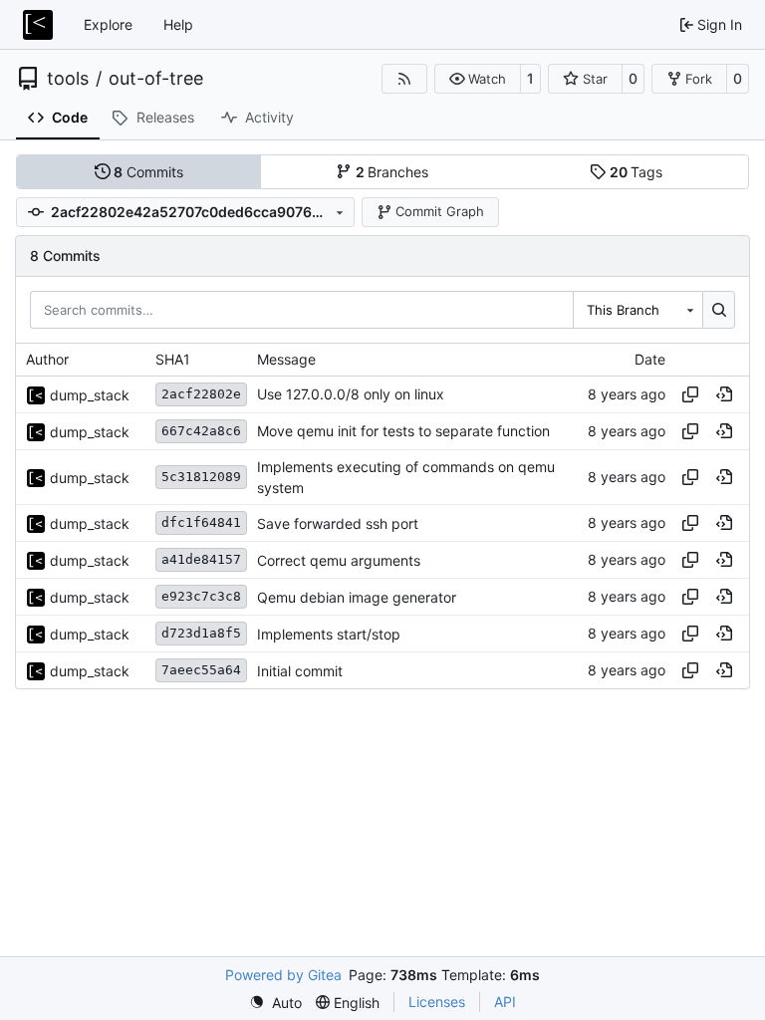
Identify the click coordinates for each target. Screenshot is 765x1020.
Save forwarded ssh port (337, 523)
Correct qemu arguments (338, 560)
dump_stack (89, 394)
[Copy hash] (690, 394)
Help (178, 24)
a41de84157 (201, 559)
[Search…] (718, 310)
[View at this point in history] (724, 394)
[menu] (275, 1002)
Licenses (436, 1001)
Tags (636, 171)
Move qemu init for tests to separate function (403, 431)
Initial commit (300, 670)
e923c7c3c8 (201, 596)
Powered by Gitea (283, 974)
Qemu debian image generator (356, 597)
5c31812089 (201, 476)
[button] (477, 79)
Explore (108, 24)
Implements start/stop (328, 634)
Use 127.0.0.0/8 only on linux (350, 394)
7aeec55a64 (201, 669)
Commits (148, 171)
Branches (392, 171)
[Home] (38, 25)
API (505, 1001)
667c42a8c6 (201, 430)
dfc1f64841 (201, 522)
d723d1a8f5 (201, 633)
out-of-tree (156, 79)
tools (68, 79)
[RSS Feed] (404, 79)
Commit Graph (439, 211)
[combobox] (637, 310)
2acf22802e (201, 393)
